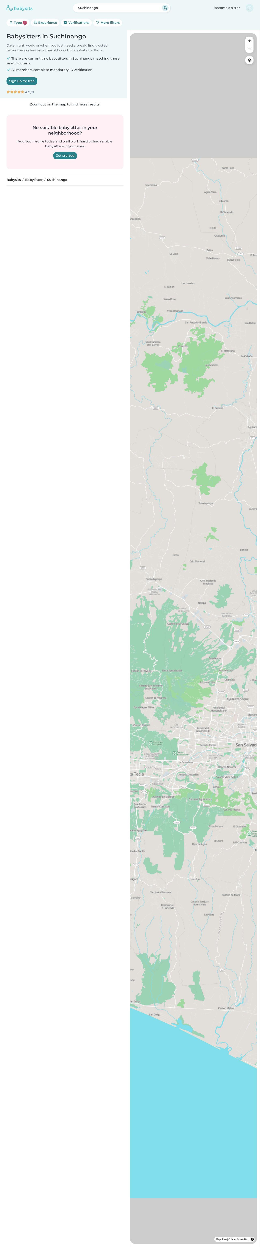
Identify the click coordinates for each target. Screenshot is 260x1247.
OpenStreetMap (240, 1239)
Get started (65, 156)
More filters (110, 23)
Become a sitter (227, 8)
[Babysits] (19, 8)
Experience (47, 23)
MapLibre (221, 1239)
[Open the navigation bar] (250, 8)
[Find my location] (249, 60)
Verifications (78, 23)
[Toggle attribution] (252, 1239)
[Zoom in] (249, 41)
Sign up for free (22, 81)
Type (19, 23)
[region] (193, 638)
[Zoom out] (249, 49)
